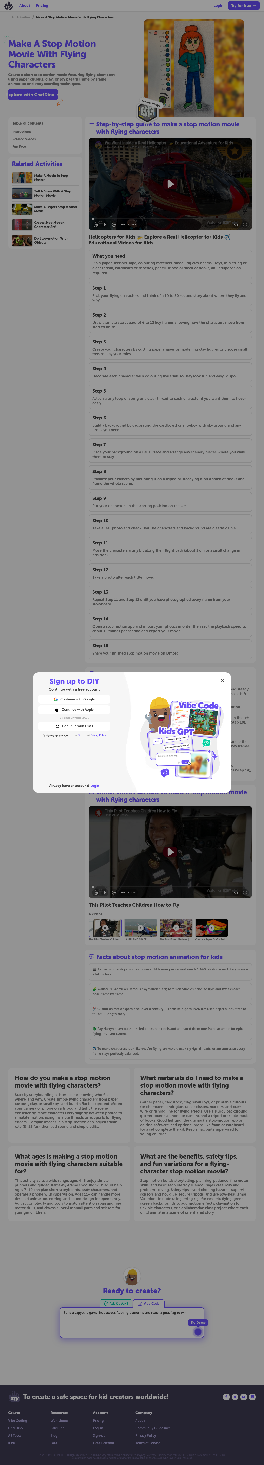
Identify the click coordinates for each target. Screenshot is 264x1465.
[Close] (222, 680)
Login (94, 786)
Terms (81, 735)
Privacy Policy (98, 735)
